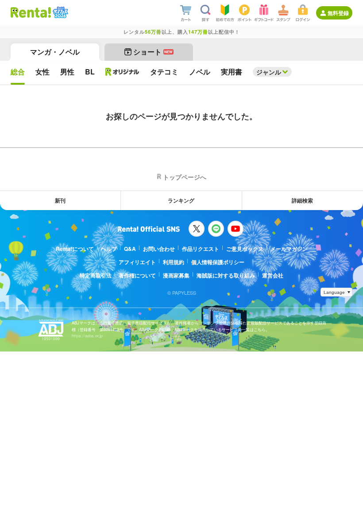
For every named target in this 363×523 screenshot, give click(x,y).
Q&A (130, 249)
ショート (153, 52)
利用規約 (173, 262)
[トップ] (31, 12)
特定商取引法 (96, 275)
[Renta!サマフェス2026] (59, 12)
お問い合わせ (159, 249)
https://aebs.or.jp (87, 336)
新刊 (60, 200)
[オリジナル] (122, 72)
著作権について (137, 275)
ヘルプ (109, 249)
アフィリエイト (137, 262)
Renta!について (75, 249)
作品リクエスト (200, 249)
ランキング (181, 200)
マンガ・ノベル (55, 52)
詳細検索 (302, 200)
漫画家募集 (176, 275)
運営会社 (272, 275)
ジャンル (268, 71)
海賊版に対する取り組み (226, 275)
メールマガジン (289, 249)
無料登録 (338, 13)
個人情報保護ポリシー (217, 262)
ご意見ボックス (244, 249)
